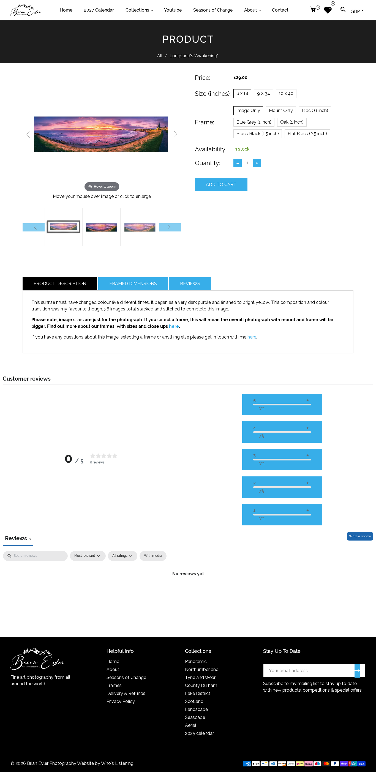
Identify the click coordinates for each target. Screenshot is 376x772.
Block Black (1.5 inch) (257, 133)
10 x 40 (286, 93)
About (113, 669)
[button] (282, 404)
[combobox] (357, 10)
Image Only (248, 110)
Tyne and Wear (200, 677)
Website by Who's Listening (105, 763)
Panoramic (196, 661)
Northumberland (202, 669)
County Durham (201, 685)
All (159, 55)
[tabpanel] (188, 592)
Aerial (190, 725)
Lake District (197, 693)
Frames (114, 685)
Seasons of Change (126, 677)
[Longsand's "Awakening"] (64, 227)
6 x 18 (242, 93)
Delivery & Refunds (126, 693)
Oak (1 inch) (292, 122)
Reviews (190, 283)
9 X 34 (263, 93)
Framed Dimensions (133, 283)
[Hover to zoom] (102, 133)
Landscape (196, 709)
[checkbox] (153, 556)
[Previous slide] (28, 134)
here (174, 326)
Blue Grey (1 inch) (253, 122)
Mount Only (281, 110)
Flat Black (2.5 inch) (307, 133)
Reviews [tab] (18, 538)
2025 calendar (199, 733)
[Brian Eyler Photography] (25, 9)
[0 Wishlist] (329, 10)
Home (113, 661)
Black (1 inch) (315, 110)
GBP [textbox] (355, 11)
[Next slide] (175, 134)
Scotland (194, 701)
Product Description (60, 283)
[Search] (342, 10)
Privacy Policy (121, 701)
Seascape (195, 717)
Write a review (360, 536)
